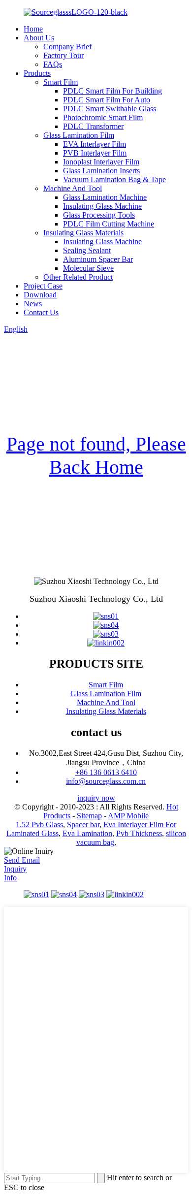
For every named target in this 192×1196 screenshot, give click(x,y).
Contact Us (41, 312)
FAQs (52, 64)
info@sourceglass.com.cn (106, 781)
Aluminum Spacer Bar (98, 259)
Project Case (43, 286)
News (33, 303)
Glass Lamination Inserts (101, 170)
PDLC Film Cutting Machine (108, 224)
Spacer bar (83, 824)
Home (33, 29)
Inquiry (15, 869)
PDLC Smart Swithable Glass (109, 108)
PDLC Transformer (93, 126)
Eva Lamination (87, 833)
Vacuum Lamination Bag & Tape (114, 179)
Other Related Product (78, 277)
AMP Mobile (128, 815)
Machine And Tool (72, 188)
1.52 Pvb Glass (39, 824)
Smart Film (60, 82)
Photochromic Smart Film (103, 117)
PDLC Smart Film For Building (112, 91)
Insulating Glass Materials (83, 232)
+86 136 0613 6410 (106, 772)
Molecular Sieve (88, 268)
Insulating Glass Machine (102, 206)
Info (10, 877)
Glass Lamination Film (78, 135)
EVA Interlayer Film (94, 144)
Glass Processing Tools (99, 215)
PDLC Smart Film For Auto (106, 100)
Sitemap (89, 815)
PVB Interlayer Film (95, 153)
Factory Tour (63, 55)
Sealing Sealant (87, 250)
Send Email (22, 860)
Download (40, 295)
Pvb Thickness (139, 833)
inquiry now (96, 798)
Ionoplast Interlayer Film (101, 162)
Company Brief (67, 46)
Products (37, 73)
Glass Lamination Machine (105, 197)
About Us (39, 37)
